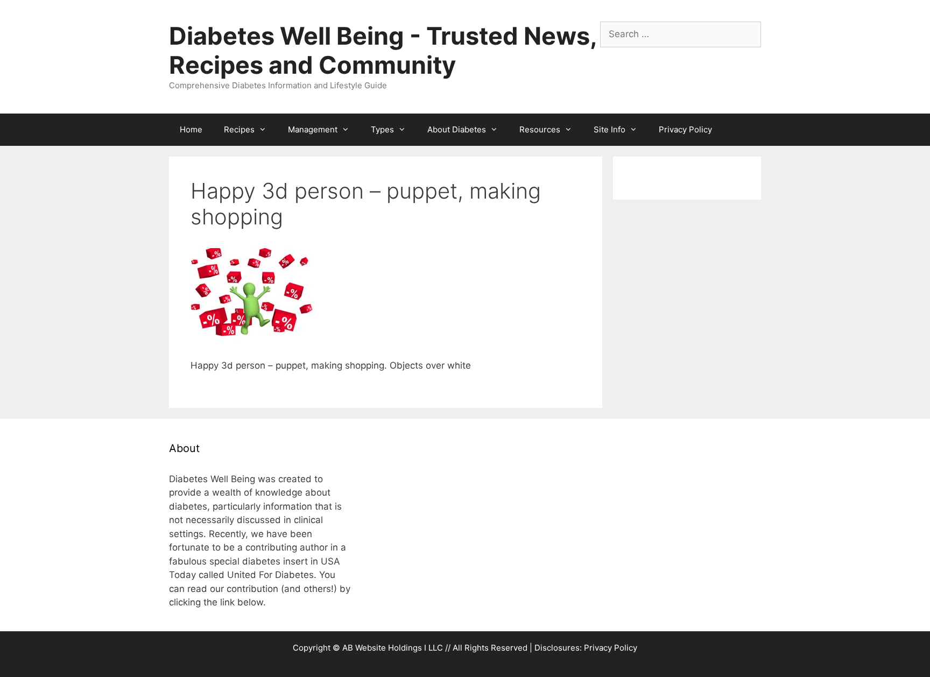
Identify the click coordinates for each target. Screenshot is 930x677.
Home (191, 129)
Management (312, 129)
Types (382, 129)
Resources (539, 129)
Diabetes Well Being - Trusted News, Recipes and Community (382, 50)
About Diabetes (456, 129)
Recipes (239, 129)
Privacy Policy (685, 129)
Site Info (609, 129)
